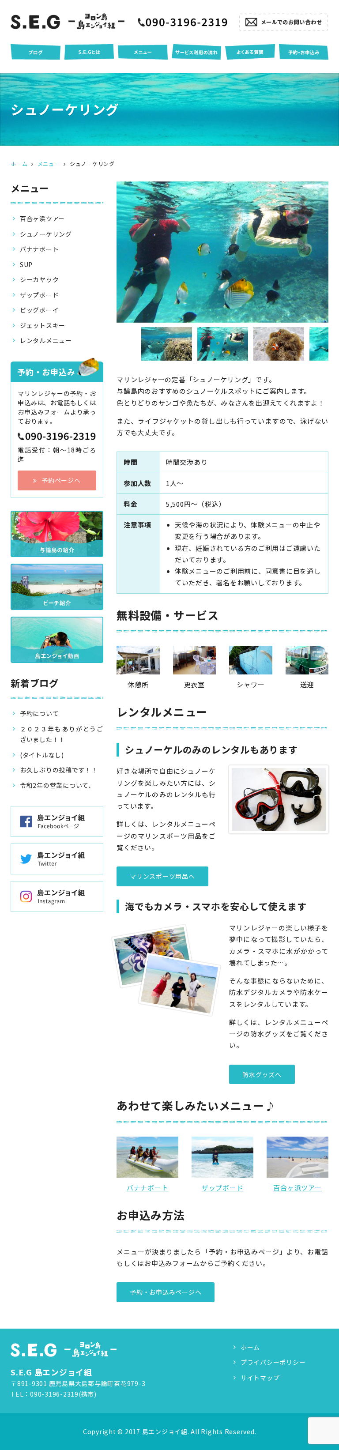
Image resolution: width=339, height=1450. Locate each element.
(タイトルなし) (42, 754)
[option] (222, 252)
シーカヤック (39, 279)
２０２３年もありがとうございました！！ (61, 734)
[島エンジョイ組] (67, 21)
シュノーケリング (46, 234)
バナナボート (148, 1187)
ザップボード (223, 1187)
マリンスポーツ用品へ (162, 876)
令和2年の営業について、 (57, 785)
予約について (39, 713)
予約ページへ (61, 480)
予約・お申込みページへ (165, 1292)
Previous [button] (109, 343)
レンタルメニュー (46, 340)
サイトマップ (260, 1377)
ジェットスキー (42, 325)
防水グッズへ (262, 1074)
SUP (26, 264)
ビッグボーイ (39, 309)
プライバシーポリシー (273, 1362)
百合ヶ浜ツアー (297, 1187)
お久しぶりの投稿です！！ (59, 769)
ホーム (250, 1347)
